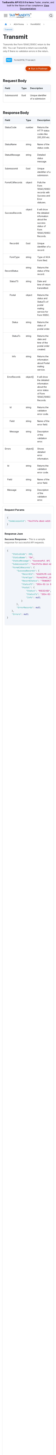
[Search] (51, 15)
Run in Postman (39, 68)
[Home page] (6, 24)
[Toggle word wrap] (42, 517)
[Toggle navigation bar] (5, 15)
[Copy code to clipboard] (47, 517)
